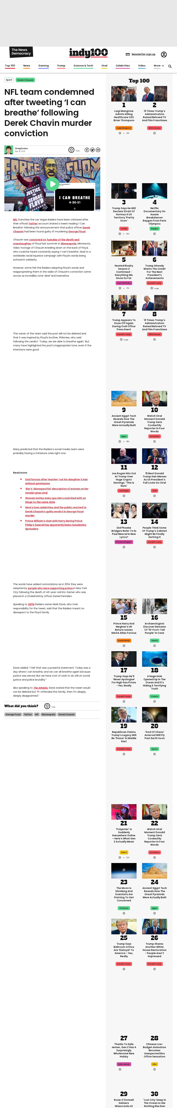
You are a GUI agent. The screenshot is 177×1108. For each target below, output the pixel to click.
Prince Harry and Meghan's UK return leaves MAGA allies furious (123, 628)
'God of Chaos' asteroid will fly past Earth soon (155, 735)
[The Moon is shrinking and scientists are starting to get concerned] (124, 870)
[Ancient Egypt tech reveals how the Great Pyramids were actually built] (124, 398)
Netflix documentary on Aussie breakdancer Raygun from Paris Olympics (154, 216)
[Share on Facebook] (87, 150)
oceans (154, 696)
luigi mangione (124, 128)
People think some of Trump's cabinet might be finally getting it (154, 532)
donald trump (154, 283)
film (154, 1064)
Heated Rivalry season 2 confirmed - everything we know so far (124, 272)
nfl (37, 709)
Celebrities (123, 65)
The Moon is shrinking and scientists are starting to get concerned (124, 894)
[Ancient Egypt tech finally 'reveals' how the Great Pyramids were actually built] (154, 870)
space (154, 749)
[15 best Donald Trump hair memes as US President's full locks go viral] (154, 456)
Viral (104, 65)
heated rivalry (124, 283)
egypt (124, 436)
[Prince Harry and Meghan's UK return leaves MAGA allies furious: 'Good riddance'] (124, 606)
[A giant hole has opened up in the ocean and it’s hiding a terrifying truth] (154, 659)
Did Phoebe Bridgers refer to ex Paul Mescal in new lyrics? (123, 532)
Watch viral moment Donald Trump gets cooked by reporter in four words (154, 423)
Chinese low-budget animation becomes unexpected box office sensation (154, 1050)
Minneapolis (68, 243)
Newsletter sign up (143, 54)
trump (124, 228)
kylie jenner (124, 1064)
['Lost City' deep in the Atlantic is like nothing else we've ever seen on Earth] (154, 1082)
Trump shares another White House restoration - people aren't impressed (154, 950)
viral (154, 490)
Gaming (43, 65)
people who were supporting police (50, 583)
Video (142, 65)
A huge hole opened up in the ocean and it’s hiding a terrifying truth (154, 682)
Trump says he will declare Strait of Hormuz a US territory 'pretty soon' (124, 214)
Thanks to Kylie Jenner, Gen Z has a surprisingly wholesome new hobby (123, 1050)
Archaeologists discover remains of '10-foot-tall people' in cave (154, 628)
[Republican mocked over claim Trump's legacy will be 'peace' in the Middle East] (124, 714)
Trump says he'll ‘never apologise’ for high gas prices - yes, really (124, 681)
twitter (28, 709)
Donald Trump (124, 696)
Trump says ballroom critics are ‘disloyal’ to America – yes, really (124, 950)
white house (154, 128)
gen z (124, 852)
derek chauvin (25, 80)
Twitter (33, 223)
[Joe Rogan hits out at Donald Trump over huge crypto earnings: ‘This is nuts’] (124, 456)
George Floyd (76, 231)
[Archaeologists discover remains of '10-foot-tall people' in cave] (154, 606)
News (26, 65)
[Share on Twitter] (92, 150)
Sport (9, 79)
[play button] (52, 184)
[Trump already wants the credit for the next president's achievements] (154, 248)
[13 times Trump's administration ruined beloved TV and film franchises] (154, 93)
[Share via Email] (98, 150)
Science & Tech (83, 65)
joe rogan (124, 490)
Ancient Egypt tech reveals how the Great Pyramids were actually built (124, 420)
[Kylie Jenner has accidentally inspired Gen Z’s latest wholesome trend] (124, 1026)
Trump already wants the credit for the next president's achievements (154, 272)
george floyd (13, 709)
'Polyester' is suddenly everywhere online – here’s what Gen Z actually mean (124, 835)
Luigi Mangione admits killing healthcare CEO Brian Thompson (124, 115)
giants (154, 640)
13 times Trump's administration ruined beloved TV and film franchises (154, 115)
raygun (154, 228)
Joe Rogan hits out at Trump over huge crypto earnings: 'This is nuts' (124, 479)
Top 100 (10, 65)
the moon (123, 908)
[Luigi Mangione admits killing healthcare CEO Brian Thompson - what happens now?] (124, 93)
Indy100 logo (88, 53)
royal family (124, 640)
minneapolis (48, 709)
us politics (154, 436)
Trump (61, 65)
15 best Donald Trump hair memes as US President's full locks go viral (154, 478)
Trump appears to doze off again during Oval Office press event (124, 325)
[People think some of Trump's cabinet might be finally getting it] (154, 510)
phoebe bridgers (124, 542)
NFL (15, 219)
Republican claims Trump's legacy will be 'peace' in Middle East (123, 736)
